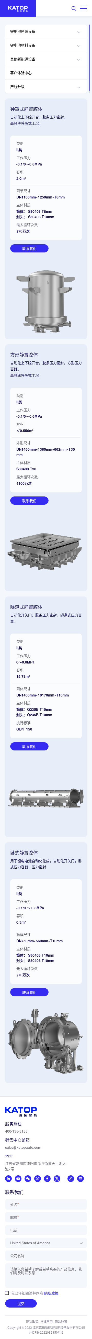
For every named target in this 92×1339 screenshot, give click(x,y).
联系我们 (29, 248)
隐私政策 (51, 1293)
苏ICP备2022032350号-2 (46, 1332)
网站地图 (61, 1321)
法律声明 (46, 1321)
